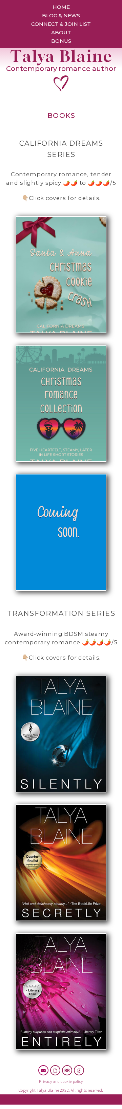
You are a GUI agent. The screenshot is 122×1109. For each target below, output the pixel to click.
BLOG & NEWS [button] (61, 15)
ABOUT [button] (61, 32)
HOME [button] (61, 7)
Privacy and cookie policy (61, 1081)
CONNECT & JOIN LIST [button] (61, 24)
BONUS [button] (61, 41)
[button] (43, 1070)
